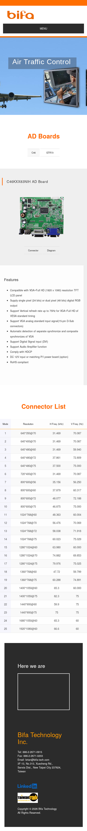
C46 (34, 152)
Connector (33, 250)
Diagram (51, 250)
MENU (43, 28)
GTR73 (49, 152)
